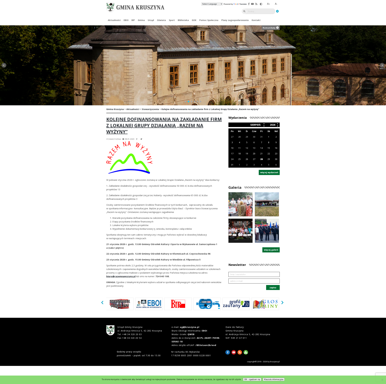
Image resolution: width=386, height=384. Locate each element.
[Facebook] (227, 352)
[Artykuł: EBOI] (148, 304)
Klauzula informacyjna (273, 379)
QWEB (191, 334)
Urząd (151, 20)
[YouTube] (233, 352)
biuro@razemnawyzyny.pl (121, 276)
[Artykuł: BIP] (178, 304)
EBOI (126, 20)
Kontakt (256, 20)
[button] (103, 302)
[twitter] (141, 139)
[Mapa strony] (245, 352)
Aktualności (114, 20)
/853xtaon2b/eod (206, 345)
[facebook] (137, 139)
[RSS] (240, 352)
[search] (244, 11)
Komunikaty (269, 28)
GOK (194, 20)
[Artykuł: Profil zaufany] (236, 304)
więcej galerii (271, 249)
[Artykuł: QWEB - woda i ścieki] (207, 304)
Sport (172, 20)
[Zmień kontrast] (261, 3)
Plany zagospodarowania (235, 20)
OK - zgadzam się (252, 379)
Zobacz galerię (240, 213)
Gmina (141, 20)
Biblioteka (183, 20)
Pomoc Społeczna (208, 20)
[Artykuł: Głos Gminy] (265, 304)
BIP (133, 20)
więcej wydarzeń (269, 172)
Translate (243, 4)
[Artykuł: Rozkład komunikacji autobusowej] (119, 304)
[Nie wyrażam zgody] (382, 379)
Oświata (161, 20)
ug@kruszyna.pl (189, 327)
